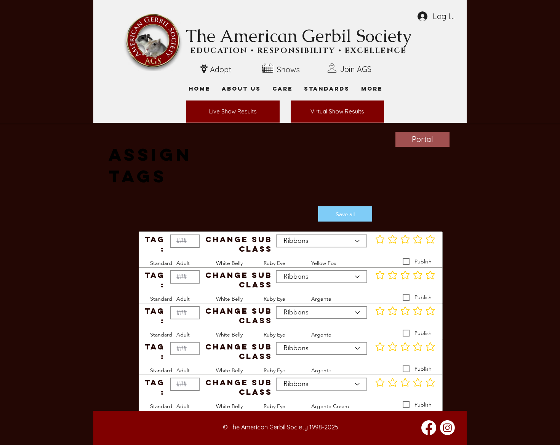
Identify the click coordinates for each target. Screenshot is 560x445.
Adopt (220, 69)
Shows (288, 69)
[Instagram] (447, 427)
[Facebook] (428, 427)
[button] (371, 88)
